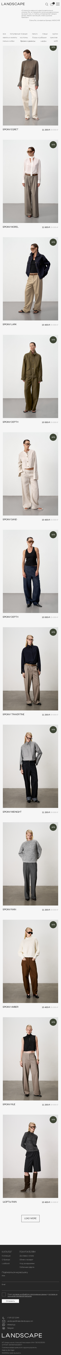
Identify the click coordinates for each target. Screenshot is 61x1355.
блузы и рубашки (39, 38)
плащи (44, 34)
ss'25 (56, 41)
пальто (35, 34)
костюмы (24, 38)
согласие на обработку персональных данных (30, 1294)
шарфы (43, 41)
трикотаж (54, 38)
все (4, 34)
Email (3, 1284)
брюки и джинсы (27, 41)
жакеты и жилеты (10, 38)
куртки (55, 34)
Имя (3, 1275)
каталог (7, 1252)
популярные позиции (18, 34)
